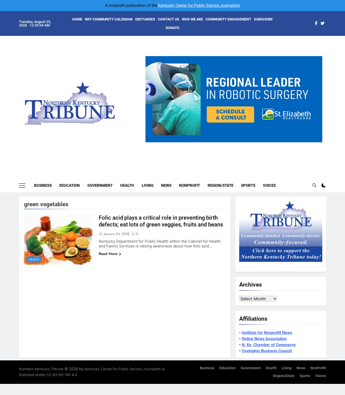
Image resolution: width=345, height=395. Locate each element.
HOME (77, 19)
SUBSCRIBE (263, 19)
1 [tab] (217, 145)
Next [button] (316, 142)
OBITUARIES (145, 19)
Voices (269, 185)
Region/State (220, 185)
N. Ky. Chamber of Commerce (269, 344)
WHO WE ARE (192, 19)
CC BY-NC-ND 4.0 (62, 375)
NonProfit (189, 185)
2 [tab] (226, 145)
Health (127, 185)
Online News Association (264, 338)
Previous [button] (151, 142)
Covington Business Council (267, 350)
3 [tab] (235, 145)
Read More (108, 254)
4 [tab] (245, 145)
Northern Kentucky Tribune (41, 369)
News (166, 185)
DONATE (172, 28)
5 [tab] (254, 145)
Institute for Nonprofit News (267, 332)
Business (43, 185)
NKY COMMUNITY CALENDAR (109, 19)
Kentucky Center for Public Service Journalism (199, 5)
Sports (248, 185)
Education (69, 185)
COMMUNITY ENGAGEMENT (228, 19)
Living (148, 185)
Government (100, 185)
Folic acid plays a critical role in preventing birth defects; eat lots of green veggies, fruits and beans (161, 221)
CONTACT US (168, 19)
